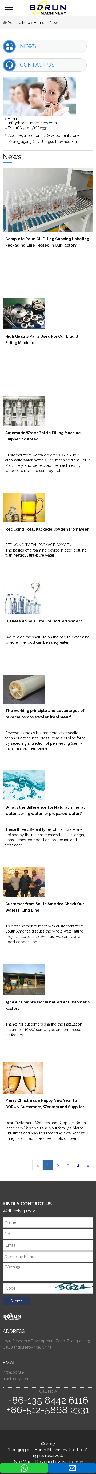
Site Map (22, 1461)
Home (39, 22)
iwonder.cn (72, 1461)
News (54, 22)
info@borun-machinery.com (32, 123)
